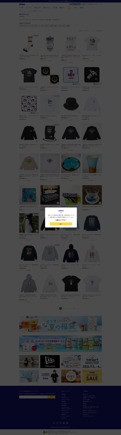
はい (61, 224)
